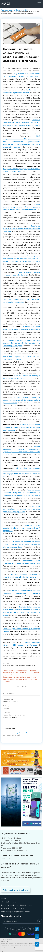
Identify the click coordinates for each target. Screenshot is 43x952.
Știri (26, 10)
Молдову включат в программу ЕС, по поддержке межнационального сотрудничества (21, 207)
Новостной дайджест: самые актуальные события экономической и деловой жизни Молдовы (20, 12)
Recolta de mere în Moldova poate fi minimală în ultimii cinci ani (21, 228)
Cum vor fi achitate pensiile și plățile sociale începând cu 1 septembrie (21, 528)
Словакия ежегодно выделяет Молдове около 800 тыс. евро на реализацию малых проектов (21, 122)
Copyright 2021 (5, 941)
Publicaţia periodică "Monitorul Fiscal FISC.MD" (20, 665)
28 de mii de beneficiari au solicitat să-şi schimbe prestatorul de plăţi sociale (21, 509)
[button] (35, 929)
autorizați (27, 733)
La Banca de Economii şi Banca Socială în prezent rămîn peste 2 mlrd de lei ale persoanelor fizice (21, 544)
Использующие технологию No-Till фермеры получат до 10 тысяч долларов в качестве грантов (21, 258)
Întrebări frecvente (8, 902)
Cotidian (19, 10)
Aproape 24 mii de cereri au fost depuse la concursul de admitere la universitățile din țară (21, 343)
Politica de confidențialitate (12, 908)
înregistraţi (18, 733)
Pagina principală (7, 10)
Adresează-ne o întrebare (15, 890)
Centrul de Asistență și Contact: (17, 855)
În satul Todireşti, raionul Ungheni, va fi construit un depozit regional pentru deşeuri (21, 427)
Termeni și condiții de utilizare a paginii (16, 905)
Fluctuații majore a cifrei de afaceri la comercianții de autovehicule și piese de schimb (21, 400)
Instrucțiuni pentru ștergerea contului (16, 912)
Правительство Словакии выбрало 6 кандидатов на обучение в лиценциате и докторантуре (21, 492)
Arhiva (3, 899)
